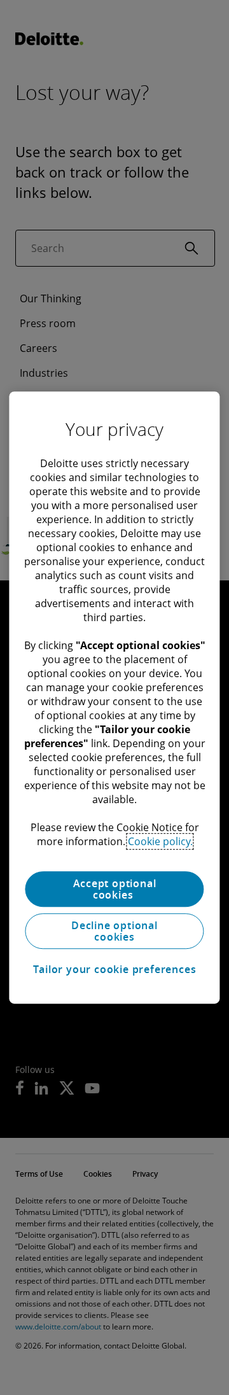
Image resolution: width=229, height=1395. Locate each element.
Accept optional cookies (114, 889)
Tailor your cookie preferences (115, 969)
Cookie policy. (160, 841)
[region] (114, 697)
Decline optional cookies (114, 931)
